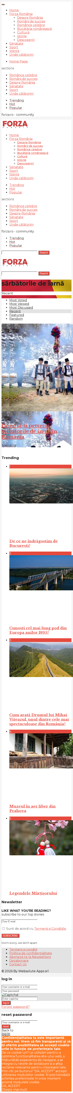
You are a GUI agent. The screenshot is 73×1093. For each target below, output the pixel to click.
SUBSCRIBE (10, 935)
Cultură (23, 32)
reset (6, 1026)
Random (16, 318)
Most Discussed (21, 307)
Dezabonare (19, 960)
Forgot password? (16, 1007)
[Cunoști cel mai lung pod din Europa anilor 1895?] (40, 588)
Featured (16, 315)
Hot (12, 189)
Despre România (30, 17)
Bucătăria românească (34, 29)
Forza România (21, 14)
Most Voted (18, 300)
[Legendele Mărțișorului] (40, 853)
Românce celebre (31, 25)
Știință (14, 51)
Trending (16, 185)
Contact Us (17, 964)
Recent (15, 311)
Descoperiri (26, 40)
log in (6, 1002)
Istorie (22, 36)
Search (44, 252)
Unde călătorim (21, 55)
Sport (13, 47)
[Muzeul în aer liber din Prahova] (40, 766)
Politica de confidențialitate (30, 953)
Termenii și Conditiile (50, 929)
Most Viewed (19, 304)
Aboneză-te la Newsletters (30, 957)
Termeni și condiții (23, 949)
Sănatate (16, 43)
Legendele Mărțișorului (33, 893)
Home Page (18, 61)
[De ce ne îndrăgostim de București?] (40, 501)
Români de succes (31, 21)
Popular (15, 192)
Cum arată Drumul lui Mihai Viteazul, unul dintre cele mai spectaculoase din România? (39, 719)
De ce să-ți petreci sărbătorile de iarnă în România (29, 431)
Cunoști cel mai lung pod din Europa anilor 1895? (38, 630)
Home (14, 10)
